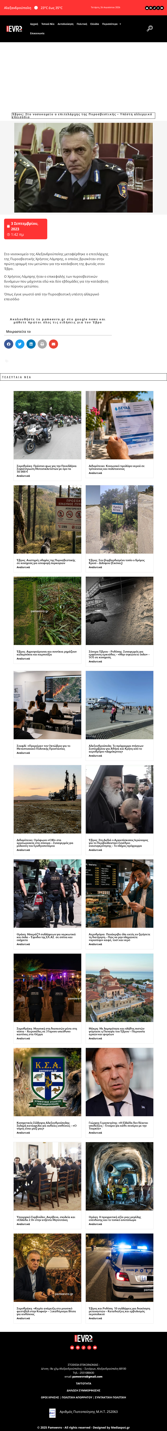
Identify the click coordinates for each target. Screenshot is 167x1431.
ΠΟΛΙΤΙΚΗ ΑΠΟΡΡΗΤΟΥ (77, 1397)
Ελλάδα (94, 24)
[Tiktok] (154, 8)
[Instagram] (158, 8)
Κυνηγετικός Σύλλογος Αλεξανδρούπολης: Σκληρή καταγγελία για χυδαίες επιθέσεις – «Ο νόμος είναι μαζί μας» (47, 1125)
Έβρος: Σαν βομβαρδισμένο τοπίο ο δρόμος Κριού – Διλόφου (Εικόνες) (117, 561)
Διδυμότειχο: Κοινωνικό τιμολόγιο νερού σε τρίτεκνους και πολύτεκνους (117, 467)
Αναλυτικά (23, 476)
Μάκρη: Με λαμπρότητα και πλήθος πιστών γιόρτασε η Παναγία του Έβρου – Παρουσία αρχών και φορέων (117, 1031)
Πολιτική (82, 24)
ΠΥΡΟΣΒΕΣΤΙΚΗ (95, 360)
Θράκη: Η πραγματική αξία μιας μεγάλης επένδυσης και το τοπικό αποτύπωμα (115, 1218)
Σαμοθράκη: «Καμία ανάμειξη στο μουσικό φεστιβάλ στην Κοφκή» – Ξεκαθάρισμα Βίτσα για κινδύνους (46, 1311)
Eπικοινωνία (37, 33)
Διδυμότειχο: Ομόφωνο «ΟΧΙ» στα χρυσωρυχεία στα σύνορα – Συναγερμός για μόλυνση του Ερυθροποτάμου (45, 843)
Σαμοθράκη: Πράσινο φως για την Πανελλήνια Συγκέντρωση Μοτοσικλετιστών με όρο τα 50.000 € (47, 468)
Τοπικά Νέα (47, 24)
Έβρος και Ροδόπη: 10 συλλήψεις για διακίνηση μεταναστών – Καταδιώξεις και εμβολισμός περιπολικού (119, 1311)
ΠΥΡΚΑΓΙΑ (70, 360)
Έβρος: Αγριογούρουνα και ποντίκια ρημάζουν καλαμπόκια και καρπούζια (47, 653)
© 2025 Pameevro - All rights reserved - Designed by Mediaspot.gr (83, 1427)
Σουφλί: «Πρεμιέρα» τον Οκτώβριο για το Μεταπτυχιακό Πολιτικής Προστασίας (43, 747)
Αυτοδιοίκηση (66, 24)
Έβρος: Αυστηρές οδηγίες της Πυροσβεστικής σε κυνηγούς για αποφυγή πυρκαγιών (46, 561)
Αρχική (34, 24)
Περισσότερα (110, 24)
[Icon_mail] (147, 8)
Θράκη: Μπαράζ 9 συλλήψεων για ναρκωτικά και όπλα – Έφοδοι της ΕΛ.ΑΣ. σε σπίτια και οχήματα (46, 937)
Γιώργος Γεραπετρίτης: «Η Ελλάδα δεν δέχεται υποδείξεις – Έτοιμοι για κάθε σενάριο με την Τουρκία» (118, 1125)
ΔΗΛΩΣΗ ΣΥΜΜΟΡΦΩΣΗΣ (83, 1390)
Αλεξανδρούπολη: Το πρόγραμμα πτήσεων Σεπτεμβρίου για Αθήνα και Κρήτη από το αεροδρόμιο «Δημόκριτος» (116, 748)
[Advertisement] (83, 72)
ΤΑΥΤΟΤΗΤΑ (83, 1383)
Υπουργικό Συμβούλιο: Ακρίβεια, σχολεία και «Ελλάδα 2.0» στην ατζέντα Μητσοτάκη (46, 1218)
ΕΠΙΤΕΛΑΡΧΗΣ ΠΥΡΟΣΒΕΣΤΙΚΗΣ (50, 355)
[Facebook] (151, 8)
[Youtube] (162, 8)
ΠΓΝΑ (53, 360)
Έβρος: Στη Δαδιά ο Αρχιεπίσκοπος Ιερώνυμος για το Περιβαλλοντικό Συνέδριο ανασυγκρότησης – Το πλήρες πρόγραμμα (118, 843)
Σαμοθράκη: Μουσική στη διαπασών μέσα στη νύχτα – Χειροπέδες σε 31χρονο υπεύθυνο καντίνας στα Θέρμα (47, 1031)
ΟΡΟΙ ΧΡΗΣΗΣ (50, 1397)
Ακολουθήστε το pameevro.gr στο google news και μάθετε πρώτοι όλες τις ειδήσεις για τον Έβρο (58, 320)
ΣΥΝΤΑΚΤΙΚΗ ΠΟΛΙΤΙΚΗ (110, 1397)
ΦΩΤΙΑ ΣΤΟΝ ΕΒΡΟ (26, 366)
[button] (150, 29)
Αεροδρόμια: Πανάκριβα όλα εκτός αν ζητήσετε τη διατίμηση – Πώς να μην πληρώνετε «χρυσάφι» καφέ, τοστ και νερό (119, 937)
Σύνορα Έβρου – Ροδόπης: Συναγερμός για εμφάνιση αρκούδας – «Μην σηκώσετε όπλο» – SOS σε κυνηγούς (119, 654)
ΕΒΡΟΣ (15, 355)
